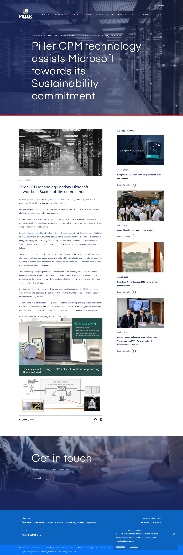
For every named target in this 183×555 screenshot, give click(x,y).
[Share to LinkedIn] (100, 419)
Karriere (59, 522)
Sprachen (91, 522)
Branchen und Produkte (151, 518)
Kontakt (25, 530)
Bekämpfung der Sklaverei (96, 548)
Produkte (157, 522)
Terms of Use (37, 548)
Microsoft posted (34, 233)
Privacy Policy (24, 548)
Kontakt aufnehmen (31, 534)
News (50, 522)
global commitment (56, 199)
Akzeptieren (120, 547)
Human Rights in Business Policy (56, 548)
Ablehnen (134, 547)
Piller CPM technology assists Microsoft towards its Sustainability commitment (85, 35)
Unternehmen (38, 35)
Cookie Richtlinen (77, 548)
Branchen (145, 522)
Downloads (39, 522)
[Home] (25, 14)
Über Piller (26, 522)
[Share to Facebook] (95, 419)
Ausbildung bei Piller (75, 522)
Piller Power (27, 518)
